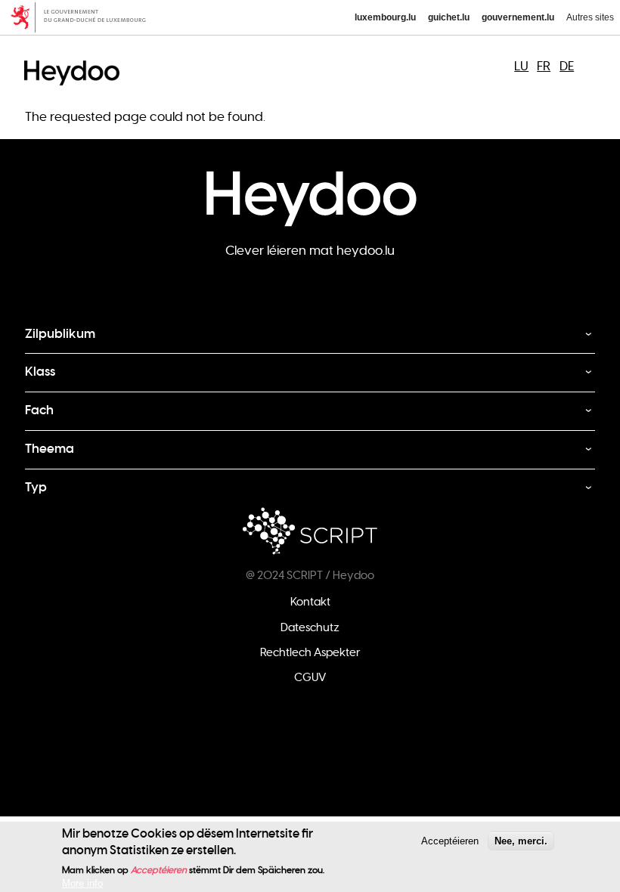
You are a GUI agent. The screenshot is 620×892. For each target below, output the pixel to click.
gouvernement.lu (518, 17)
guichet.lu (449, 17)
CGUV (310, 677)
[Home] (76, 59)
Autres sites (590, 17)
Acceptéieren (450, 841)
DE (567, 66)
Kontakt (310, 602)
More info (82, 883)
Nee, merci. (520, 841)
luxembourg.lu (385, 17)
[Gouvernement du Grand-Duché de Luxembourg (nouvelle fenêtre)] (83, 17)
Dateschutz (310, 627)
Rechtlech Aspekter (310, 652)
